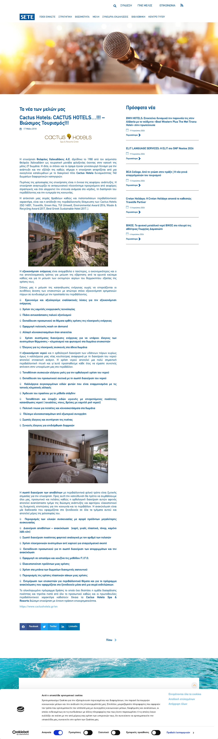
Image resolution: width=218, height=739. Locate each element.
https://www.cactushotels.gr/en (39, 606)
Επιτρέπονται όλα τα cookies (185, 694)
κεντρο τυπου (156, 17)
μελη (96, 17)
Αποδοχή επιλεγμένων (182, 699)
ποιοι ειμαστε (47, 17)
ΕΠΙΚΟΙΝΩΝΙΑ (167, 5)
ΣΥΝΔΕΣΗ (126, 5)
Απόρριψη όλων (178, 704)
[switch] (88, 732)
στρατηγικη (65, 17)
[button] (114, 5)
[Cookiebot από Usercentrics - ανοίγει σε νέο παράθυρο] (21, 732)
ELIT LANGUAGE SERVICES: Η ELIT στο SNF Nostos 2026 (160, 148)
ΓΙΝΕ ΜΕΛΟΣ (145, 5)
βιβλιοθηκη (138, 17)
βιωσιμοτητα (82, 17)
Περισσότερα (132, 135)
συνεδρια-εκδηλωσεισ (115, 17)
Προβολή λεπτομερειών (178, 732)
